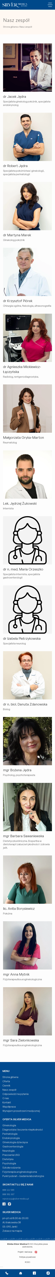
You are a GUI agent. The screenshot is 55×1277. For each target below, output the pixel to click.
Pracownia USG (11, 1154)
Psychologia (9, 1163)
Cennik (6, 1085)
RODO (27, 1262)
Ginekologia (9, 1125)
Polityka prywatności (27, 1257)
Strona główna (10, 26)
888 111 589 (8, 1190)
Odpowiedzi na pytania (15, 1093)
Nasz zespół (9, 1089)
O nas (5, 1098)
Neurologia (8, 1150)
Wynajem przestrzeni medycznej (21, 1110)
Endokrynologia (11, 1138)
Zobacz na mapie (12, 1230)
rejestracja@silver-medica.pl (15, 1198)
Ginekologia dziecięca (15, 1142)
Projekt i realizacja (25, 1252)
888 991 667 (8, 1194)
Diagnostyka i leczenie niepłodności (22, 1129)
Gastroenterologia (12, 1146)
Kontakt (6, 1102)
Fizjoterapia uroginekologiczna (19, 1171)
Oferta (6, 1081)
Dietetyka (7, 1159)
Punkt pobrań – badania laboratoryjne (23, 1176)
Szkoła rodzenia (11, 1167)
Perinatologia (9, 1133)
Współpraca (9, 1106)
